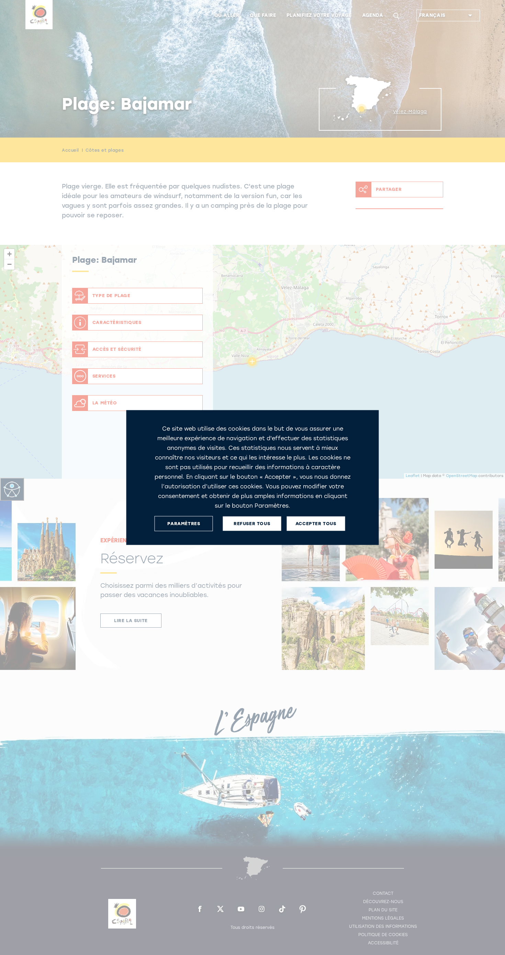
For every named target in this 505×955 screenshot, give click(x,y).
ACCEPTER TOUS (315, 523)
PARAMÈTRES (183, 523)
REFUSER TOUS (252, 523)
